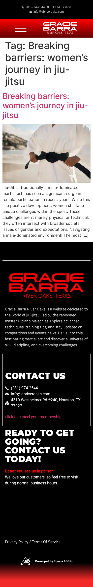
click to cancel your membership (33, 416)
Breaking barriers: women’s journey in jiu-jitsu (45, 105)
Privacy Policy (17, 542)
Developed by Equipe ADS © (53, 561)
